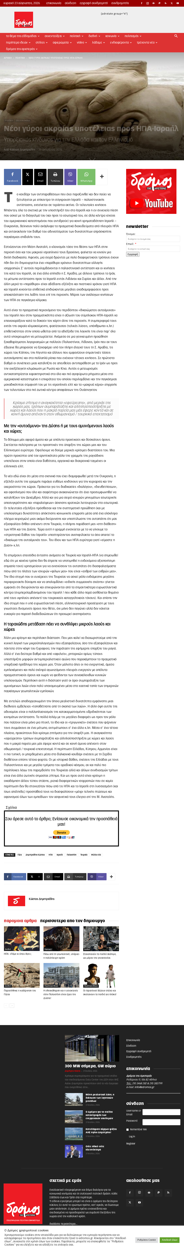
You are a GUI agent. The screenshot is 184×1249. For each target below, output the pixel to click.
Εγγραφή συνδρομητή (94, 3)
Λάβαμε (97, 42)
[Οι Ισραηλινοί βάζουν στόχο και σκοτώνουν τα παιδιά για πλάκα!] (101, 975)
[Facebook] (141, 3)
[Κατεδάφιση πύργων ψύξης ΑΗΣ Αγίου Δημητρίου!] (74, 1134)
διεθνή (8, 949)
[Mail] (153, 3)
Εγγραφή (133, 254)
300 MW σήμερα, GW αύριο (90, 1066)
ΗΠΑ (51, 855)
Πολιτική (75, 36)
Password (132, 1121)
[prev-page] (6, 1005)
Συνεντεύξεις (53, 36)
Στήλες (40, 42)
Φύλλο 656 (96, 855)
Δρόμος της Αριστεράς (20, 49)
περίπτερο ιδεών (51, 986)
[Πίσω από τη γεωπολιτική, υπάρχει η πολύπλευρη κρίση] (61, 938)
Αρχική (8, 58)
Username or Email (133, 1113)
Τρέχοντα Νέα (146, 42)
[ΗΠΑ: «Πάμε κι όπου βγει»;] (22, 938)
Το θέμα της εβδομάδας (21, 36)
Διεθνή (93, 36)
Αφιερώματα (61, 42)
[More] (102, 177)
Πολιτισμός (132, 36)
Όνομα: (130, 234)
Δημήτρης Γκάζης (72, 1071)
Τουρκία (84, 855)
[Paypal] (159, 3)
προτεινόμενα (23, 121)
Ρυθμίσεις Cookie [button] (146, 1240)
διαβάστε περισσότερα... (63, 1224)
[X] (171, 3)
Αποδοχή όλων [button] (169, 1240)
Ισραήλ (60, 855)
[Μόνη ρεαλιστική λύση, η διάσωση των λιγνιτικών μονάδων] (74, 1099)
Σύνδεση (70, 3)
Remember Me (138, 1129)
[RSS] (165, 3)
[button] (176, 36)
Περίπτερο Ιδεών (17, 42)
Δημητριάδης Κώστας (35, 855)
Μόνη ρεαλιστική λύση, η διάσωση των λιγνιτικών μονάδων (100, 1098)
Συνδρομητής (120, 3)
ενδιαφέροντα (119, 42)
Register (130, 1144)
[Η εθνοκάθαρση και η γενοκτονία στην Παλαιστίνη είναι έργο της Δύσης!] (61, 975)
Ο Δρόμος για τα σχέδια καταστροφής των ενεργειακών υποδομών (99, 1115)
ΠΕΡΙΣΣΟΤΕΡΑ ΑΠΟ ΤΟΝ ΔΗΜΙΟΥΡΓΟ (72, 921)
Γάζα (20, 855)
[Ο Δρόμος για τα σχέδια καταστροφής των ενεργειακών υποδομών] (74, 1116)
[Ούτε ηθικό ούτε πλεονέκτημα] (74, 1151)
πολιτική (20, 58)
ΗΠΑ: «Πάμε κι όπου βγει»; (18, 954)
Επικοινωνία (53, 3)
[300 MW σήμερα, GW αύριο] (92, 1048)
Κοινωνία (111, 36)
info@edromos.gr (144, 1087)
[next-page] (12, 1005)
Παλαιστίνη (72, 855)
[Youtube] (177, 3)
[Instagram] (147, 3)
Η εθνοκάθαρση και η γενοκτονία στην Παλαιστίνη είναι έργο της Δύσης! (60, 995)
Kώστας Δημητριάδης (22, 149)
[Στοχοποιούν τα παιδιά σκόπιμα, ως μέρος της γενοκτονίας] (101, 938)
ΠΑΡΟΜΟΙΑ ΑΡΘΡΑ (20, 921)
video (80, 42)
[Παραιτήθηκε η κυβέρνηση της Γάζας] (22, 975)
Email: (131, 244)
